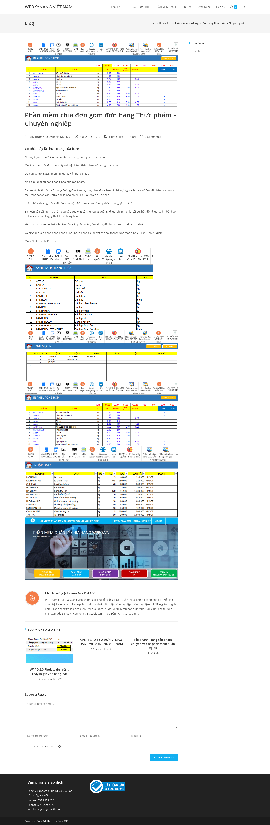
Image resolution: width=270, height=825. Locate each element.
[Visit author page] (32, 598)
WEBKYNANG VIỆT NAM (49, 7)
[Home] (154, 23)
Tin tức (131, 136)
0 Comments (153, 136)
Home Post (116, 136)
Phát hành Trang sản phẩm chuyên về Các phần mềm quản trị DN (153, 644)
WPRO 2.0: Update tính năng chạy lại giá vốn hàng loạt (49, 672)
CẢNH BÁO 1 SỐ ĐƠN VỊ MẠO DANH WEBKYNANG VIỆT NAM (101, 642)
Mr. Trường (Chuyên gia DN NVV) (50, 136)
